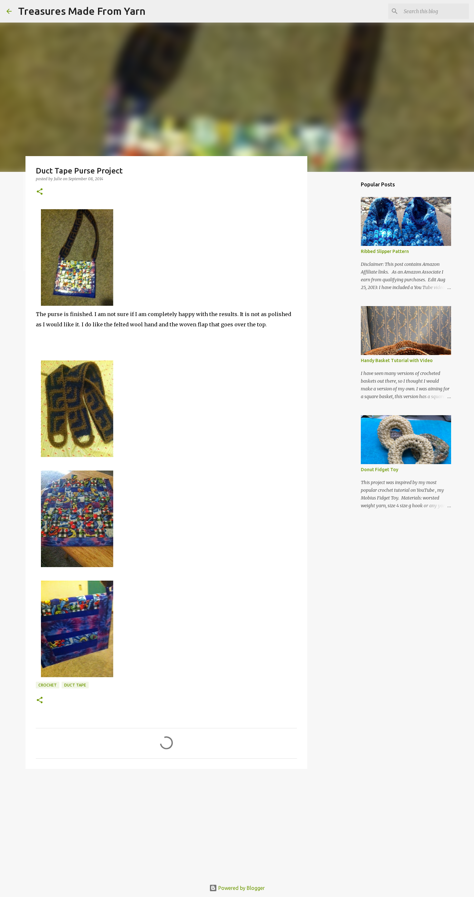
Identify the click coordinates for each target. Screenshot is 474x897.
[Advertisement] (166, 824)
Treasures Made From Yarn (81, 11)
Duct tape (75, 685)
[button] (40, 192)
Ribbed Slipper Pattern (385, 251)
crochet (47, 685)
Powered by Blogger (241, 888)
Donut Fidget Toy (379, 469)
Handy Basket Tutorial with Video (397, 360)
